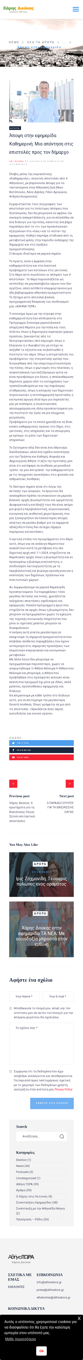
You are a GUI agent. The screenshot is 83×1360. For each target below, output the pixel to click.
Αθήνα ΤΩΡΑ (24, 1184)
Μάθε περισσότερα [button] (20, 1339)
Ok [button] (41, 1351)
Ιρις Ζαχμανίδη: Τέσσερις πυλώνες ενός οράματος (41, 881)
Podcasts (22, 1172)
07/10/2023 (40, 872)
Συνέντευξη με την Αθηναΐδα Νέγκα (40, 1208)
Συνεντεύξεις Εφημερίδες (34, 1202)
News (20, 1166)
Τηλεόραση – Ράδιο (29, 1219)
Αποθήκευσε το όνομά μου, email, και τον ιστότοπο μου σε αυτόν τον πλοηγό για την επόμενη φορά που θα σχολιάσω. (43, 1012)
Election (21, 1160)
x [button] (79, 1318)
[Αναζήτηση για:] (41, 1136)
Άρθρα (15, 128)
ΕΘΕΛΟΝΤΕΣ (16, 1287)
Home (14, 42)
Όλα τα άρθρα (41, 42)
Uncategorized (26, 1178)
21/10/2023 (40, 921)
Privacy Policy (63, 1089)
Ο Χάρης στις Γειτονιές (32, 1196)
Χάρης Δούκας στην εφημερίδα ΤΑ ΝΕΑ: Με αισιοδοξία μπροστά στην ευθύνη (41, 936)
